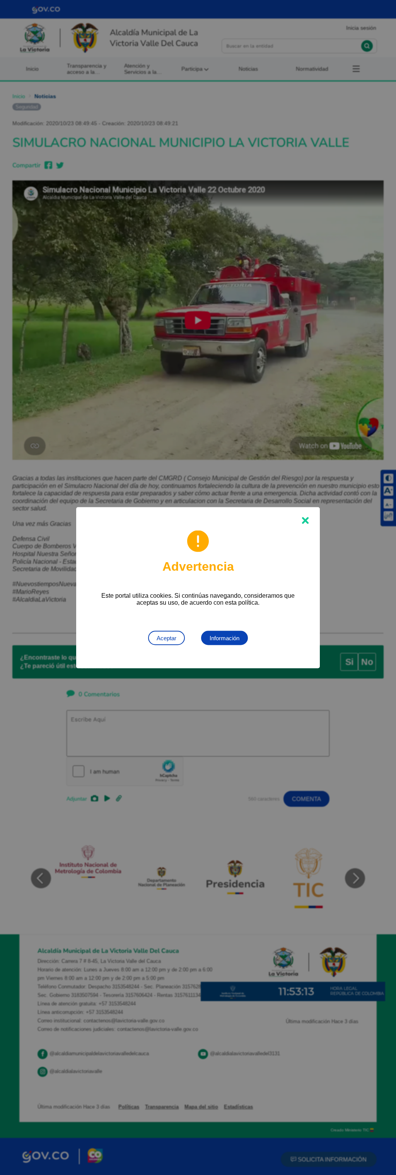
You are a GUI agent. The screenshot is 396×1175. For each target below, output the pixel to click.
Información (224, 637)
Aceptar (166, 637)
